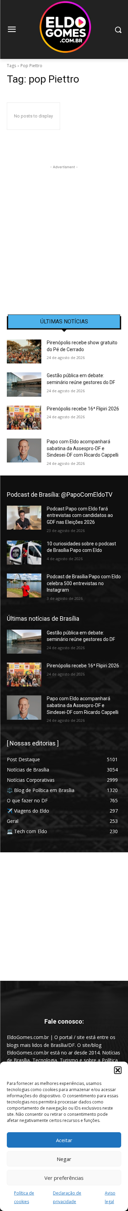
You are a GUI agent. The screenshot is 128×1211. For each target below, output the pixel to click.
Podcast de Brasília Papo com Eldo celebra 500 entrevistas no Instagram (84, 583)
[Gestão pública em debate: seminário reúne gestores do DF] (24, 384)
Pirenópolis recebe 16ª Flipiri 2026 (83, 408)
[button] (117, 1070)
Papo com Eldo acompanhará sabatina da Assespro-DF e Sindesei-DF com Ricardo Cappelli (82, 448)
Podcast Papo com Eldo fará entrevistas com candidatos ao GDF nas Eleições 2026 (80, 515)
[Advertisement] (64, 235)
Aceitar (64, 1140)
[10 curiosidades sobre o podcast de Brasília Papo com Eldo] (24, 553)
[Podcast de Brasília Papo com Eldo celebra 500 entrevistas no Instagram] (24, 585)
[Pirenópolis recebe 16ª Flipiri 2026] (24, 418)
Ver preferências (64, 1177)
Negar (64, 1159)
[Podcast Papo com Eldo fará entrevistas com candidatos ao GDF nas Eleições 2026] (24, 518)
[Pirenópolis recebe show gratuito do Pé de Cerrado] (24, 351)
